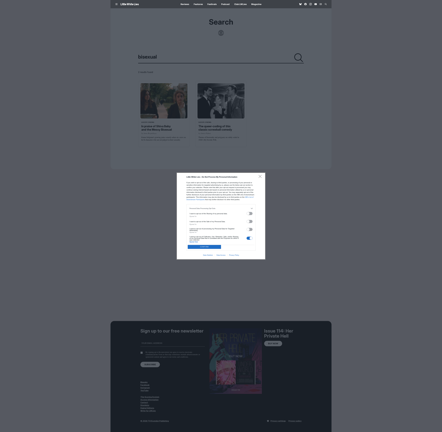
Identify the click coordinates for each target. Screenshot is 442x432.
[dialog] (221, 216)
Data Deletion (208, 255)
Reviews (185, 4)
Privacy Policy (234, 255)
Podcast (225, 4)
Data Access (221, 255)
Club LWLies (240, 4)
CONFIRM (204, 247)
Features (198, 4)
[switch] (250, 213)
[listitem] (221, 208)
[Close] (261, 177)
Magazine (256, 4)
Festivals (212, 4)
